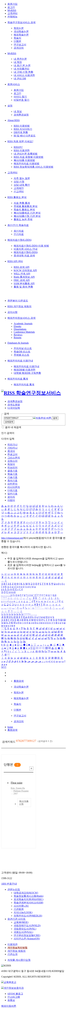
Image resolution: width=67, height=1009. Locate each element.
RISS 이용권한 (22, 150)
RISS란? (18, 147)
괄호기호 (12, 470)
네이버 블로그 (15, 993)
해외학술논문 (21, 34)
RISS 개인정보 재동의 (19, 306)
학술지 (17, 38)
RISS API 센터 (15, 261)
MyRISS (11, 10)
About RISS (13, 120)
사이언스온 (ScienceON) (27, 938)
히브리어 (12, 467)
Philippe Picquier (21, 791)
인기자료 (19, 234)
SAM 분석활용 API (24, 283)
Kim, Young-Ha (18, 788)
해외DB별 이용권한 (24, 369)
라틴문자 (12, 484)
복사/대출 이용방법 (24, 160)
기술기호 (12, 477)
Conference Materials (24, 332)
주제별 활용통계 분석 (25, 206)
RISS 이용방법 (22, 125)
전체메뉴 (12, 16)
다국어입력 (13, 408)
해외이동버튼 (8, 1006)
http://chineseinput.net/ (12, 538)
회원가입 (12, 4)
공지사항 (12, 312)
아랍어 (11, 500)
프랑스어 (12, 461)
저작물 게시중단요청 (19, 960)
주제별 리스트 (21, 355)
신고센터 (19, 191)
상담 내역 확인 (22, 185)
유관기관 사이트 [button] (16, 919)
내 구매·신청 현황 (23, 72)
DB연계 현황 (21, 132)
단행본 (17, 41)
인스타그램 (13, 997)
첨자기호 (12, 480)
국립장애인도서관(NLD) (27, 925)
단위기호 (12, 490)
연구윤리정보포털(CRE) (27, 935)
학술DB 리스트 (22, 351)
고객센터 (12, 13)
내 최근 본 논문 (22, 65)
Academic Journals (23, 323)
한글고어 (12, 454)
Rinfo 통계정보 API (24, 277)
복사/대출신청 (24, 802)
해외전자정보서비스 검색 (21, 318)
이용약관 (12, 944)
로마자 (11, 497)
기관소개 (12, 954)
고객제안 (19, 188)
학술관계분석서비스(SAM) (28, 902)
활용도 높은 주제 (23, 219)
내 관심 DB (20, 78)
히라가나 (12, 444)
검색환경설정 (21, 114)
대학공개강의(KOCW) (26, 892)
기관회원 (19, 909)
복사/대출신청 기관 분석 (27, 216)
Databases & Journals (18, 343)
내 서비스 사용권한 (24, 75)
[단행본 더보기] (31, 768)
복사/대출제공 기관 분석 (27, 212)
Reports (17, 337)
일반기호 (12, 493)
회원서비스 (13, 84)
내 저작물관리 (21, 68)
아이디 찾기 (20, 96)
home (10, 727)
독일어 (11, 464)
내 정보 (18, 111)
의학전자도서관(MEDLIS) (28, 915)
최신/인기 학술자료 (18, 225)
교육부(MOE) (21, 922)
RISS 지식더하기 (23, 129)
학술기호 (12, 474)
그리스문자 (13, 457)
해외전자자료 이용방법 (26, 163)
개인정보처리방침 (17, 947)
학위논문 (19, 28)
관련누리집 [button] (13, 889)
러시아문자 (13, 487)
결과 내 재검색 (13, 427)
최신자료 (19, 231)
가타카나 (12, 447)
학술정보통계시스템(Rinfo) (28, 896)
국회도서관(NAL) (23, 932)
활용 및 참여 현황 (23, 286)
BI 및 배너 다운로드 (25, 135)
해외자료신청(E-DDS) (19, 240)
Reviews (18, 334)
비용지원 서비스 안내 (25, 249)
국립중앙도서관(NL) (25, 928)
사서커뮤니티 (21, 906)
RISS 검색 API (21, 267)
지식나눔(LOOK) (23, 912)
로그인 (11, 7)
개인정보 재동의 (16, 951)
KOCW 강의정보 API (25, 270)
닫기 (3, 667)
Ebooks (17, 326)
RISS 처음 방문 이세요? (20, 141)
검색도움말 (13, 404)
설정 (9, 105)
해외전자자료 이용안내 (20, 360)
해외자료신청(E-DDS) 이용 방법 (31, 245)
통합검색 (12, 730)
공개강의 (19, 47)
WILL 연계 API (22, 273)
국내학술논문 (21, 31)
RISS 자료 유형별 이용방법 (28, 157)
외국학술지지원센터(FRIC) (28, 899)
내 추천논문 (20, 59)
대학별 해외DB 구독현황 (27, 373)
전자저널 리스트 (23, 348)
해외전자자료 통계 (17, 378)
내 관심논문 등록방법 (25, 153)
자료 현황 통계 (22, 203)
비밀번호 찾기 (21, 100)
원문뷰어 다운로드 (17, 300)
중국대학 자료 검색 (24, 255)
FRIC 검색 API (22, 280)
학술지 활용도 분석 (24, 209)
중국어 (11, 451)
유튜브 (11, 1000)
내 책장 (18, 62)
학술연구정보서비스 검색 (21, 22)
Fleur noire (16, 782)
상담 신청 (19, 181)
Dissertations (20, 329)
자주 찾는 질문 (22, 178)
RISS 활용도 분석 (16, 197)
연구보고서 (20, 44)
